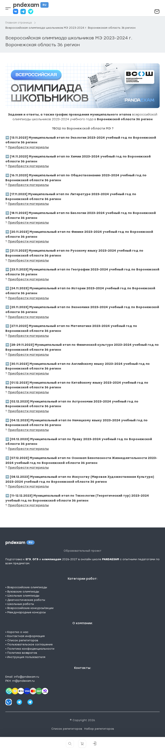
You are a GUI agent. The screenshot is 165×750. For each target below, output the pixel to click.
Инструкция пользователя (26, 657)
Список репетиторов (22, 640)
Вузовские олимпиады (23, 591)
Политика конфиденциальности (30, 648)
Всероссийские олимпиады (27, 587)
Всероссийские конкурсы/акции (30, 608)
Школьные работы (20, 604)
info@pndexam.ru (26, 676)
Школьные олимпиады (23, 595)
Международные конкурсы (26, 612)
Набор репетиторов (99, 728)
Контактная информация (26, 636)
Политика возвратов (22, 652)
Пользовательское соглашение (30, 644)
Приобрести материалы (28, 147)
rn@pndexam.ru (23, 680)
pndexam (29, 5)
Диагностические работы (26, 600)
